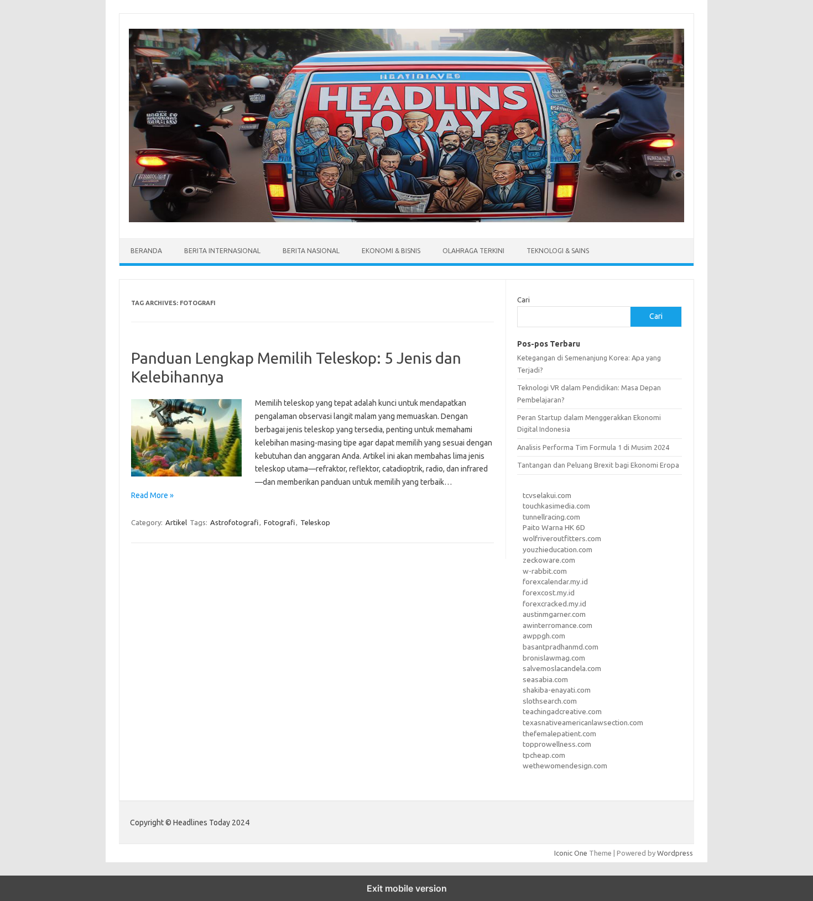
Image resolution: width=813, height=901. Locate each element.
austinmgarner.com (554, 614)
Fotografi (279, 522)
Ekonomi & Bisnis (391, 250)
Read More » (152, 495)
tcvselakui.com (547, 495)
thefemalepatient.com (559, 733)
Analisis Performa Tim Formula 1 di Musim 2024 (593, 447)
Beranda (146, 250)
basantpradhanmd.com (560, 646)
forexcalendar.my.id (555, 581)
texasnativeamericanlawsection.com (583, 722)
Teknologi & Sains (558, 250)
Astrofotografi (234, 522)
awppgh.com (544, 635)
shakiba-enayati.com (557, 689)
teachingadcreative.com (562, 711)
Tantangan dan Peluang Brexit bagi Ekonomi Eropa (598, 465)
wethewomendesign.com (565, 765)
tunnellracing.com (551, 516)
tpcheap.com (544, 755)
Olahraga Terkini (473, 250)
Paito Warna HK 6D (554, 527)
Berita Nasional (311, 250)
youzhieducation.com (557, 549)
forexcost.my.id (549, 592)
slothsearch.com (550, 700)
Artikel (176, 522)
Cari (523, 299)
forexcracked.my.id (554, 603)
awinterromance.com (557, 625)
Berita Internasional (222, 250)
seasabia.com (545, 679)
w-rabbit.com (545, 571)
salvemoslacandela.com (562, 668)
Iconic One (570, 853)
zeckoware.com (549, 560)
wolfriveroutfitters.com (562, 538)
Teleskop (315, 522)
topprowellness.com (557, 744)
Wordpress (675, 853)
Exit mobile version (407, 888)
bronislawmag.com (554, 657)
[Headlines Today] (406, 219)
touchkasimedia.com (556, 505)
